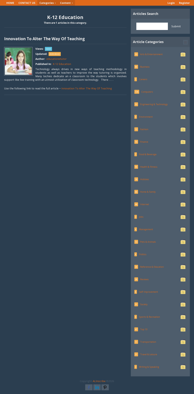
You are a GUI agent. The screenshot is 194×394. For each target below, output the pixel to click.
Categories (46, 3)
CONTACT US (26, 3)
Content (65, 3)
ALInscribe (99, 381)
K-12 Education (62, 64)
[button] (185, 42)
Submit (176, 26)
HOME (10, 3)
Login (171, 3)
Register (184, 3)
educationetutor (56, 59)
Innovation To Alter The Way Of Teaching (86, 88)
